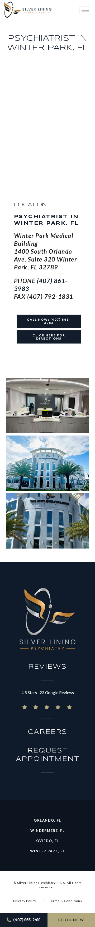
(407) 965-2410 (27, 919)
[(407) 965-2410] (9, 920)
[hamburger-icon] (85, 10)
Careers (47, 732)
